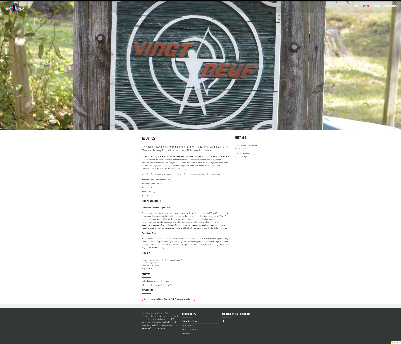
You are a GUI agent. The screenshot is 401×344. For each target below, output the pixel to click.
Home (356, 6)
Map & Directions (391, 6)
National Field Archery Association (204, 147)
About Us (366, 6)
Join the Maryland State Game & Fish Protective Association (168, 299)
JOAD (145, 195)
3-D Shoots (147, 188)
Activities (376, 6)
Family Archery (149, 191)
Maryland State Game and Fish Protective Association (194, 157)
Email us (186, 333)
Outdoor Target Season (152, 183)
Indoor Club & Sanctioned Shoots (156, 179)
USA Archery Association (198, 150)
